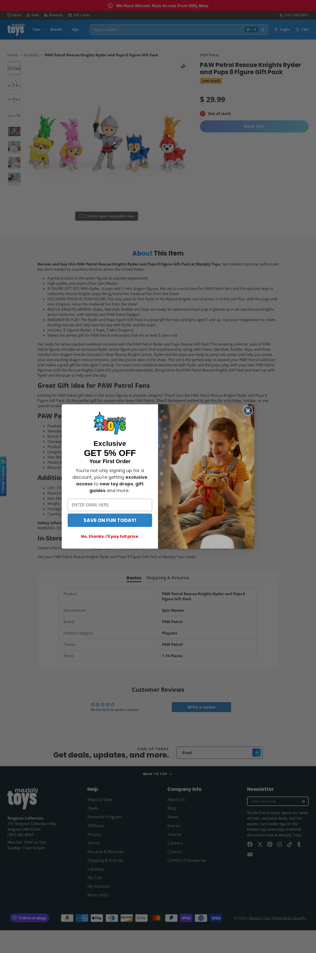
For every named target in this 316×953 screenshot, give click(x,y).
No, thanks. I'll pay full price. (110, 536)
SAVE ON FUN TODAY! (109, 520)
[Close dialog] (248, 410)
